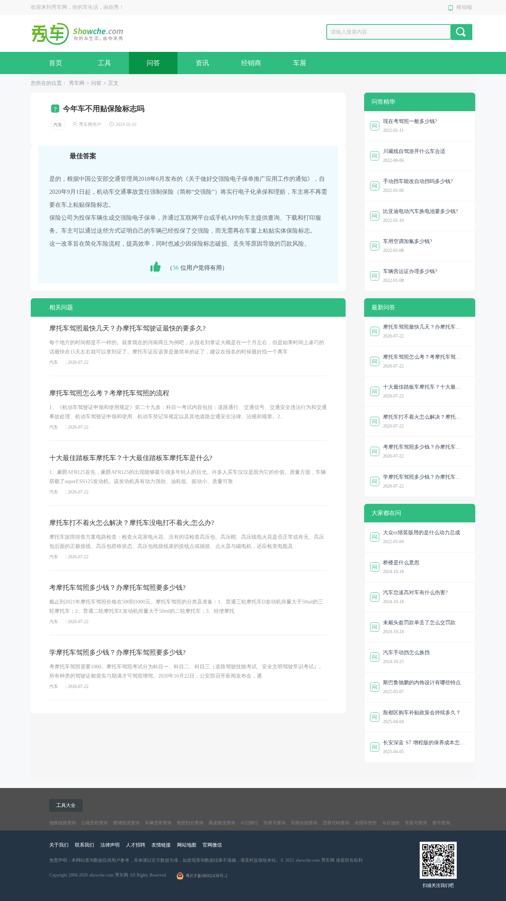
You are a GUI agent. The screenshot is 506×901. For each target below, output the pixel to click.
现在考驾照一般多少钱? (410, 121)
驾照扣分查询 (190, 822)
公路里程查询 (94, 822)
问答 (153, 63)
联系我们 (84, 845)
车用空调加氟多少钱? (407, 241)
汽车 (57, 124)
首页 (55, 63)
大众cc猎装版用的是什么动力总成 (421, 532)
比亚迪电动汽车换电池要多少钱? (420, 211)
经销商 (251, 63)
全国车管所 (365, 822)
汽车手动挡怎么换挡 (406, 652)
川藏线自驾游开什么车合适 (414, 151)
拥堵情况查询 (126, 822)
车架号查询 (416, 822)
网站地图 (186, 845)
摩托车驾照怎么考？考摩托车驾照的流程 (109, 393)
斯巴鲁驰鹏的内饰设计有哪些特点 (422, 682)
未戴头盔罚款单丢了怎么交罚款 (419, 622)
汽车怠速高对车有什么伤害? (415, 592)
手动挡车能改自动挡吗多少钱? (418, 181)
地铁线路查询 (62, 822)
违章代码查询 (336, 822)
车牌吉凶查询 (304, 822)
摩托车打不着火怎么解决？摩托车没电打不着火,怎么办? (131, 522)
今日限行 (249, 822)
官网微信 (212, 845)
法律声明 (110, 845)
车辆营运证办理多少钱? (410, 271)
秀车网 (76, 83)
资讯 (202, 63)
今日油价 (391, 822)
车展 (299, 63)
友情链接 (161, 845)
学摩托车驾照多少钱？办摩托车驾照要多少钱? (117, 652)
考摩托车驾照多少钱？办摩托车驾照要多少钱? (117, 587)
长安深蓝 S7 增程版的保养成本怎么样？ (424, 743)
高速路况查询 (222, 822)
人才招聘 (135, 845)
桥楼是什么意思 (401, 562)
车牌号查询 (274, 822)
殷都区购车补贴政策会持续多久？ (422, 712)
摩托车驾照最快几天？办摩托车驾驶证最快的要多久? (127, 328)
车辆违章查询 (158, 822)
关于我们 (59, 845)
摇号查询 (441, 822)
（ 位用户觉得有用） (197, 268)
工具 (104, 63)
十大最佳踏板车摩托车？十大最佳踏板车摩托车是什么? (130, 458)
